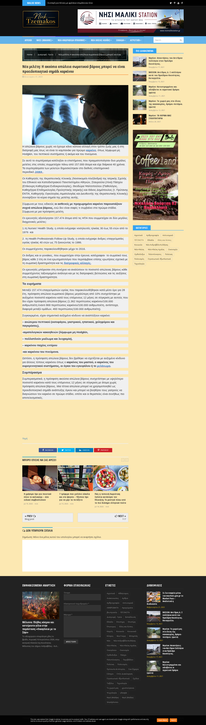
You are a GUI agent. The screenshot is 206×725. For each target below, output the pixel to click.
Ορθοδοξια (139, 254)
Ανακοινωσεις (113, 598)
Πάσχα (123, 655)
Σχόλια (136, 678)
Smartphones (112, 702)
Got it (173, 720)
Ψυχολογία (112, 693)
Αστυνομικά (168, 235)
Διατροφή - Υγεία (46, 54)
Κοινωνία (138, 245)
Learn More (162, 720)
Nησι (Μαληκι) (44, 40)
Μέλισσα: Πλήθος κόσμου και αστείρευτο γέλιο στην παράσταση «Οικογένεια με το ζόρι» (39, 627)
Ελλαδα (120, 40)
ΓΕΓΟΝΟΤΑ (139, 240)
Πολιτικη (169, 254)
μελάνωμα (103, 365)
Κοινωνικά (131, 631)
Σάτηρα (110, 674)
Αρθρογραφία (152, 235)
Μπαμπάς (133, 636)
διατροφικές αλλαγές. (77, 263)
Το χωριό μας (113, 688)
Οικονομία (172, 249)
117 (124, 519)
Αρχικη (28, 40)
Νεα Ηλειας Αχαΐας (100, 40)
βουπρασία (112, 612)
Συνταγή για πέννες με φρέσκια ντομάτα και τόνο (70, 3)
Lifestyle (123, 693)
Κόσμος (110, 636)
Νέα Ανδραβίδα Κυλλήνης (157, 245)
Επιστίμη (132, 622)
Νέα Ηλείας (139, 249)
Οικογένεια (111, 650)
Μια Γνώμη (121, 636)
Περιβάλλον (128, 659)
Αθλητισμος (123, 593)
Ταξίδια (110, 683)
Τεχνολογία (139, 263)
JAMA (39, 171)
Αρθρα (125, 598)
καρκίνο (91, 150)
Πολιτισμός (139, 259)
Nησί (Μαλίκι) (127, 697)
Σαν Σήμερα (133, 669)
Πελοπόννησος (154, 254)
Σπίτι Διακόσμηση (125, 674)
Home (30, 54)
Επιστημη (120, 622)
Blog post (29, 519)
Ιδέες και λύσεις (164, 240)
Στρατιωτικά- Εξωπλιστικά (159, 259)
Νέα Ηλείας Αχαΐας (156, 249)
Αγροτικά (135, 40)
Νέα (108, 640)
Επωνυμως (111, 626)
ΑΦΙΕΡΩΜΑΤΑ (113, 607)
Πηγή (24, 438)
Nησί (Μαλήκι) (113, 697)
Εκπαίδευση (130, 617)
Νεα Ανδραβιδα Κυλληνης (71, 40)
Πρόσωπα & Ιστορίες (116, 669)
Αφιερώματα (127, 607)
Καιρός (110, 631)
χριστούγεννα (128, 688)
